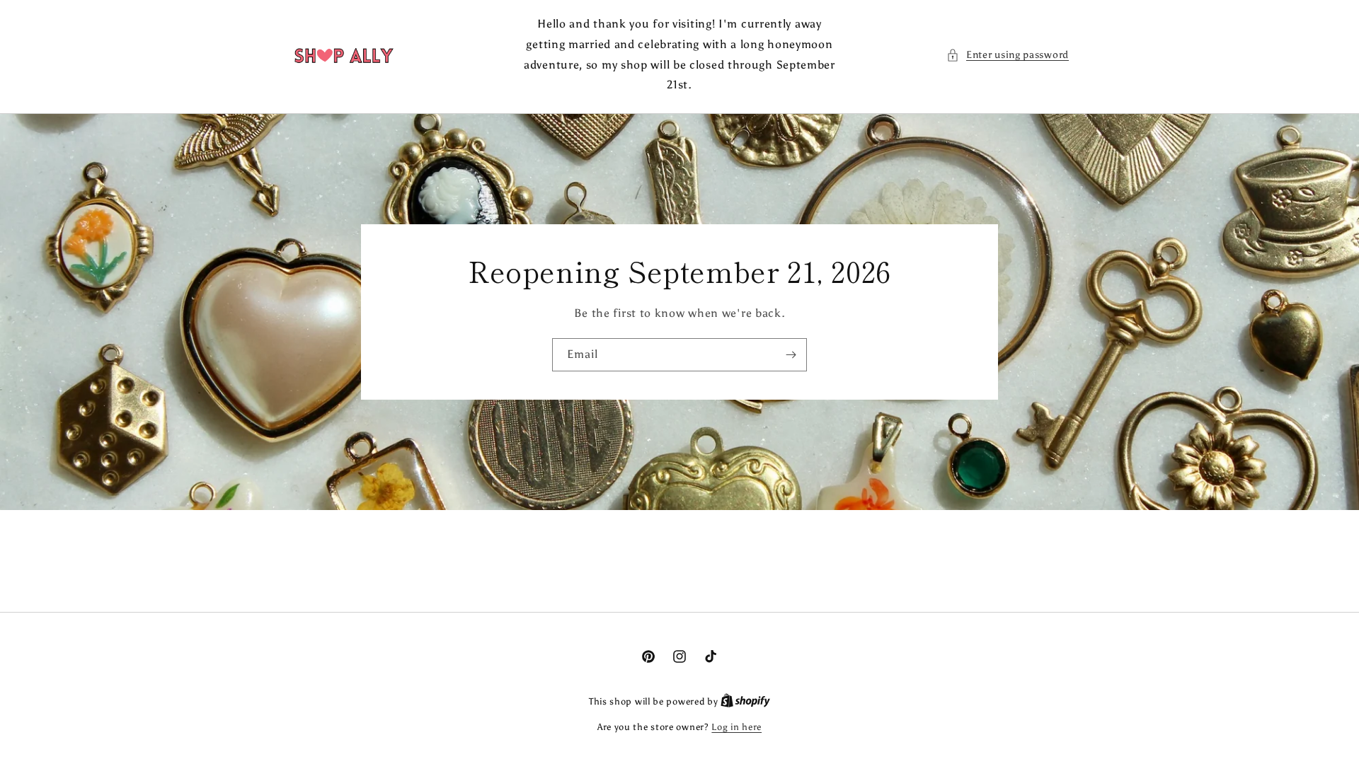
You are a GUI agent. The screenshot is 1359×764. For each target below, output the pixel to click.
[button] (1007, 55)
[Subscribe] (790, 354)
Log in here (736, 727)
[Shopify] (745, 701)
